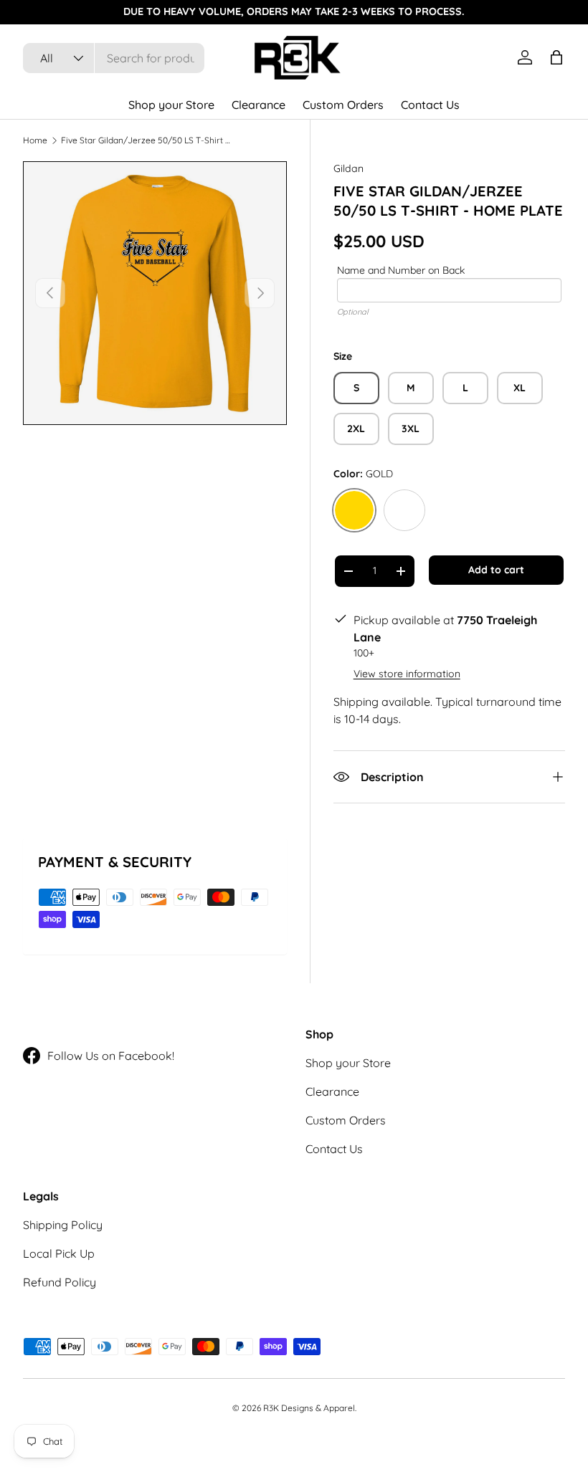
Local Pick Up (59, 1253)
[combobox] (113, 58)
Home (35, 140)
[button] (556, 57)
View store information (407, 673)
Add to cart (496, 569)
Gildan (348, 168)
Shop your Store (171, 104)
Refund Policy (59, 1282)
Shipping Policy (63, 1225)
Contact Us (430, 104)
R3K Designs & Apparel (309, 1407)
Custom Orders (343, 104)
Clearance (258, 104)
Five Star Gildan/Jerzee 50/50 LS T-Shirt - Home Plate (147, 140)
